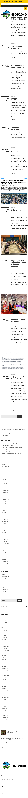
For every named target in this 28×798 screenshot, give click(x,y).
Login (3, 587)
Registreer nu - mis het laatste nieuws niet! (14, 1)
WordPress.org (5, 593)
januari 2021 (4, 559)
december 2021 (5, 537)
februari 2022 (5, 532)
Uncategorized (5, 466)
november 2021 (5, 539)
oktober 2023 (5, 494)
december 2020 (5, 561)
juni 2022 (4, 525)
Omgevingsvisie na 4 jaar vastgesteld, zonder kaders (14, 427)
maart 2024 (4, 483)
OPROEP (14, 99)
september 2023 (5, 497)
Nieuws (3, 464)
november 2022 (5, 519)
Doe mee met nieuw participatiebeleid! (11, 424)
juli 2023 (4, 501)
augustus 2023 (5, 499)
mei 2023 (4, 505)
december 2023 (5, 490)
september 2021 (5, 543)
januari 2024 (5, 488)
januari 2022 (5, 534)
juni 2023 (4, 503)
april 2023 (4, 508)
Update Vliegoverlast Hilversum (13, 453)
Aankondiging (5, 435)
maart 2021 (4, 554)
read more (14, 38)
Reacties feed (5, 591)
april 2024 (4, 481)
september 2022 (5, 521)
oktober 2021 (5, 541)
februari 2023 (5, 512)
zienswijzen (4, 468)
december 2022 (5, 517)
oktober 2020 (5, 565)
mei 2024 (4, 479)
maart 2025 (4, 477)
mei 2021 (4, 550)
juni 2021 (4, 548)
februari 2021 (5, 557)
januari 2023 (5, 514)
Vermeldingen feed (6, 589)
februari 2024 (5, 485)
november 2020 (5, 563)
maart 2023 (4, 510)
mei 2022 (4, 528)
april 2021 (4, 552)
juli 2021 (4, 545)
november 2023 (5, 492)
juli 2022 (4, 523)
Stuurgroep (4, 750)
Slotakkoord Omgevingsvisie (8, 433)
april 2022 (4, 530)
